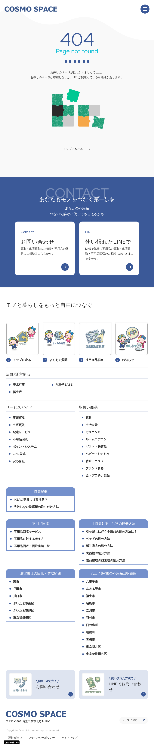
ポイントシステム (25, 447)
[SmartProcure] (31, 9)
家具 (89, 418)
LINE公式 (19, 454)
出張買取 (19, 425)
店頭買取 (19, 418)
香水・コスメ (95, 461)
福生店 (17, 392)
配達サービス (22, 432)
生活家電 (92, 425)
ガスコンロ (93, 432)
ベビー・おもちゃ (98, 454)
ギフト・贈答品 (96, 447)
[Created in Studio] (12, 742)
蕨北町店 (19, 385)
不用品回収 (20, 439)
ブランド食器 (95, 468)
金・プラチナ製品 (98, 475)
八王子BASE (63, 385)
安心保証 (19, 461)
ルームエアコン (96, 439)
